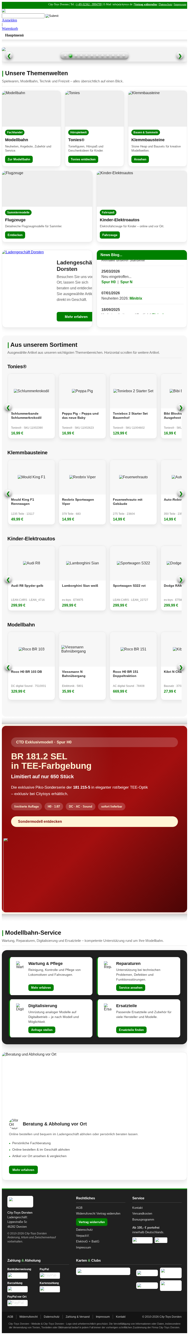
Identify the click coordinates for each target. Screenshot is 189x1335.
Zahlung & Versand (78, 1316)
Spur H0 (108, 271)
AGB (79, 1207)
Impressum (180, 4)
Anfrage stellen (42, 1030)
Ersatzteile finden (131, 1030)
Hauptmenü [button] (14, 35)
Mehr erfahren (76, 317)
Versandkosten (142, 1213)
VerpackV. (83, 1235)
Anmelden (9, 20)
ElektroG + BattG (87, 1241)
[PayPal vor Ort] (22, 1303)
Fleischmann (163, 304)
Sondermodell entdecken (40, 821)
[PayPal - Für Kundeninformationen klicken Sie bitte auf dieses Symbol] (54, 1275)
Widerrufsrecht (85, 1213)
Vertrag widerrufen (145, 4)
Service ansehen (130, 987)
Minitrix (136, 288)
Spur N (126, 271)
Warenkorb (10, 28)
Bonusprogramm (143, 1219)
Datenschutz (165, 4)
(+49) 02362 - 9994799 (89, 4)
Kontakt (137, 1207)
